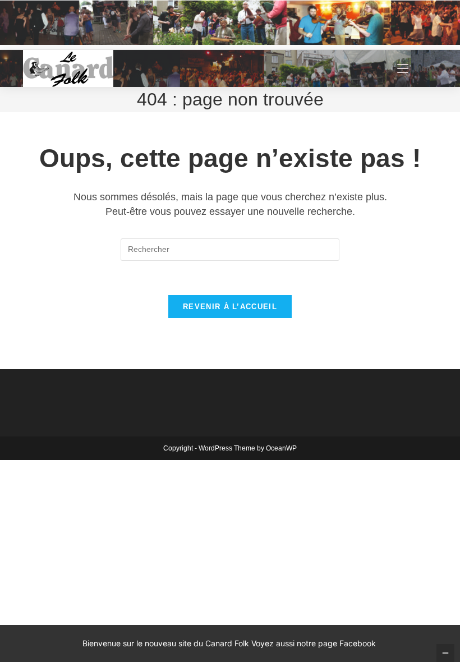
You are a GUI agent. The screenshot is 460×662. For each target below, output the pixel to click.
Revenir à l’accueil (230, 306)
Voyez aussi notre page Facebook (313, 643)
